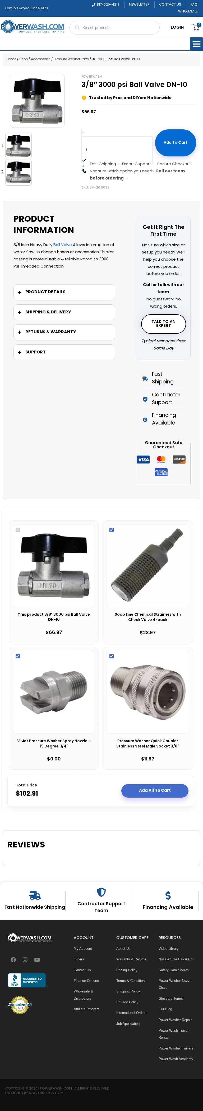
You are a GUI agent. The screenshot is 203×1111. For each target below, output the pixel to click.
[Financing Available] (168, 895)
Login (177, 27)
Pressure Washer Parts (71, 59)
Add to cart (175, 142)
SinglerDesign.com (46, 1093)
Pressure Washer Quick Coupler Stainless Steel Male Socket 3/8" (147, 744)
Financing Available (168, 907)
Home (11, 59)
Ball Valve (62, 245)
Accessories (40, 59)
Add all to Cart (155, 790)
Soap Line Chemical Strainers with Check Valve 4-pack (148, 617)
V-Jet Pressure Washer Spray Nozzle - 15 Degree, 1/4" (53, 744)
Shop (23, 59)
